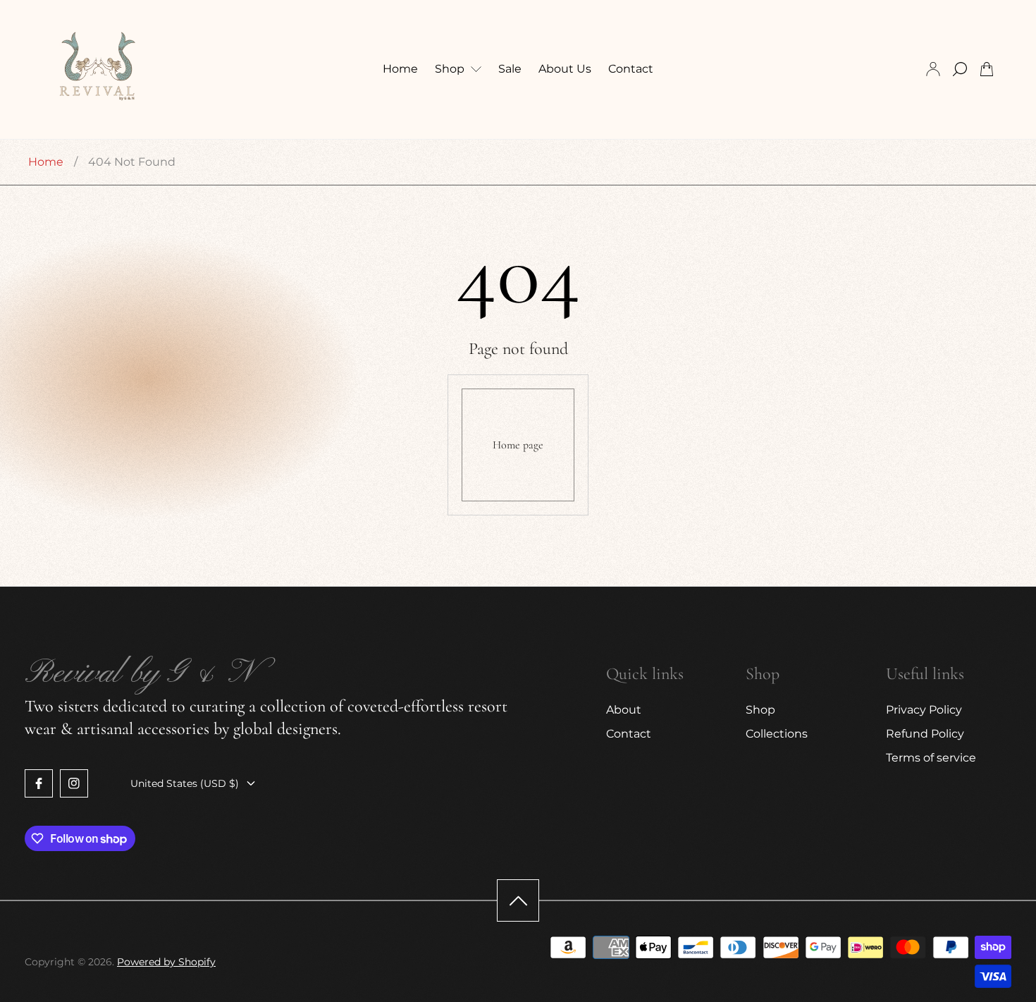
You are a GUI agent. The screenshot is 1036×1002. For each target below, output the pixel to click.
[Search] (959, 69)
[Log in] (933, 69)
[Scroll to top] (518, 900)
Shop (760, 709)
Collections (777, 733)
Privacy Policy (924, 709)
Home (45, 162)
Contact (628, 733)
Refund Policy (925, 733)
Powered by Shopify (166, 961)
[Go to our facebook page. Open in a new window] (39, 783)
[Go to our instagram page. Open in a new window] (74, 783)
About (623, 709)
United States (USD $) (184, 783)
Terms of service (931, 757)
